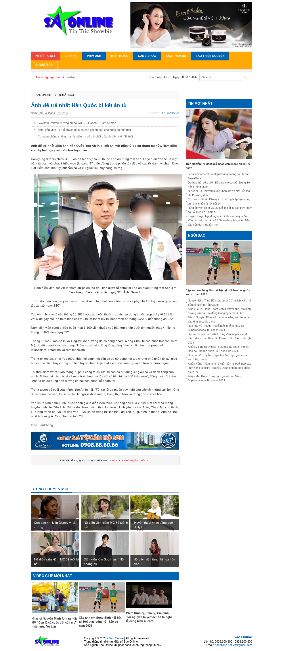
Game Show (147, 56)
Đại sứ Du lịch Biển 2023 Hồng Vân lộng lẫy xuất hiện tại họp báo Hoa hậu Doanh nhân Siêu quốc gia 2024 (219, 338)
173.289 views (170, 113)
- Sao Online (115, 638)
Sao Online (243, 637)
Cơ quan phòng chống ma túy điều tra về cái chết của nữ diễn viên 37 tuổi (85, 136)
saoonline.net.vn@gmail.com (130, 460)
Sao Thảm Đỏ (176, 56)
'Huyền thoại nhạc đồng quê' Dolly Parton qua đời (218, 216)
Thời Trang (119, 56)
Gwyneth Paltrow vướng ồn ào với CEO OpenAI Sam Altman (77, 123)
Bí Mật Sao (44, 64)
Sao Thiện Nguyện (210, 56)
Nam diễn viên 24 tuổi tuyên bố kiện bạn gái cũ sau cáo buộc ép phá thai (84, 129)
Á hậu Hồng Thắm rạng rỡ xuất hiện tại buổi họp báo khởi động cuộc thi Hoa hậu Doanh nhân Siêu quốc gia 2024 (219, 368)
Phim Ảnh (94, 56)
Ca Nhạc (71, 56)
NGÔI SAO (45, 56)
